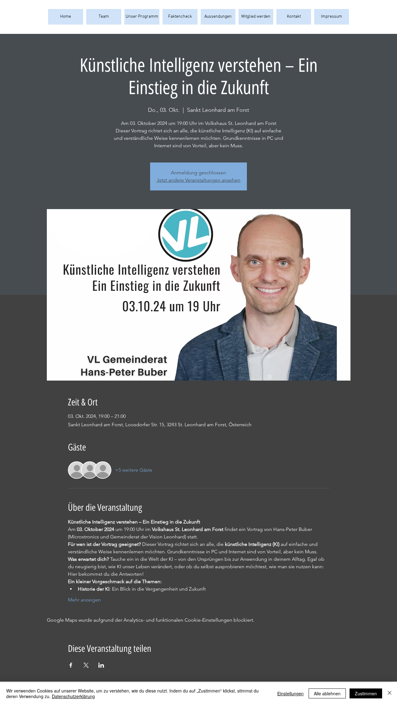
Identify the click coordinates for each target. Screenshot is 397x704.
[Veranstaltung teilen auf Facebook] (71, 665)
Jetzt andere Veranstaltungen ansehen (198, 180)
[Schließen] (389, 693)
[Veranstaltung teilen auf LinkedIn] (101, 665)
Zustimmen (366, 693)
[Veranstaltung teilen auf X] (86, 665)
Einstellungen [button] (290, 693)
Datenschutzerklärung (73, 696)
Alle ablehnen (327, 693)
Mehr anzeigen (84, 600)
